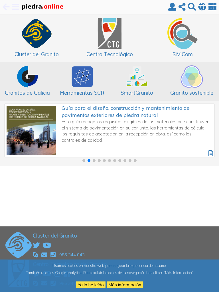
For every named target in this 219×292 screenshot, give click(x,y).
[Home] (42, 7)
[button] (83, 160)
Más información (124, 284)
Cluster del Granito (55, 235)
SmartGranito (137, 92)
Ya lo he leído (91, 284)
